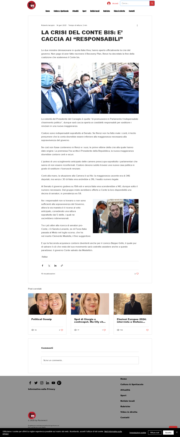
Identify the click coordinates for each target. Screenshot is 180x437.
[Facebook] (30, 383)
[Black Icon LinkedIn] (47, 383)
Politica (44, 256)
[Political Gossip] (47, 304)
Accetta (168, 432)
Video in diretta (128, 412)
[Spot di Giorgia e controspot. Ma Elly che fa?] (90, 304)
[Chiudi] (176, 432)
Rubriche (125, 406)
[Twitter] (36, 383)
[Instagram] (42, 383)
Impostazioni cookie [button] (138, 432)
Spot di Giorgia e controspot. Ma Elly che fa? (89, 320)
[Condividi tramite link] (62, 265)
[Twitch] (59, 383)
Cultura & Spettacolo (131, 384)
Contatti (124, 417)
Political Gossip (41, 319)
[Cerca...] (152, 3)
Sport (123, 395)
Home (123, 379)
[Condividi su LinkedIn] (55, 265)
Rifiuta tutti (154, 432)
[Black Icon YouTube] (53, 383)
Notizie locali (127, 401)
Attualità (125, 390)
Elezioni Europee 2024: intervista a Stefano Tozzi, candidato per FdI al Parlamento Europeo (132, 320)
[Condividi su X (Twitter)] (49, 265)
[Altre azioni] (137, 25)
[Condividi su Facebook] (42, 265)
